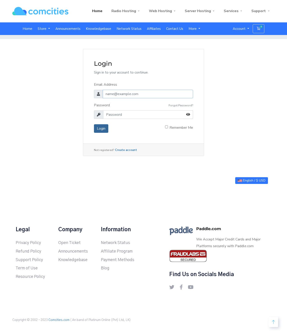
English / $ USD (253, 180)
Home (97, 11)
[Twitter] (171, 287)
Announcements (67, 28)
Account (239, 28)
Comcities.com (59, 320)
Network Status (129, 28)
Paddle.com (208, 228)
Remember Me (181, 127)
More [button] (193, 28)
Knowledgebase (98, 28)
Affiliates (154, 28)
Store (42, 28)
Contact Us (174, 28)
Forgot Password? (181, 105)
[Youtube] (190, 287)
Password (102, 105)
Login (101, 128)
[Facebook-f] (181, 287)
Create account (126, 150)
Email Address (105, 84)
